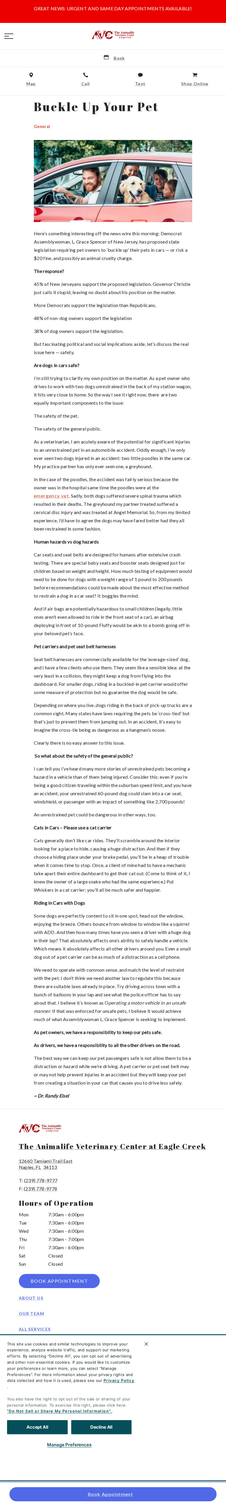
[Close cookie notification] (146, 1343)
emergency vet (51, 495)
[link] (113, 35)
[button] (8, 36)
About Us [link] (31, 1297)
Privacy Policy (119, 1380)
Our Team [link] (31, 1313)
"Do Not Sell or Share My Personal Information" (58, 1411)
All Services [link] (35, 1329)
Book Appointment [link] (110, 1494)
